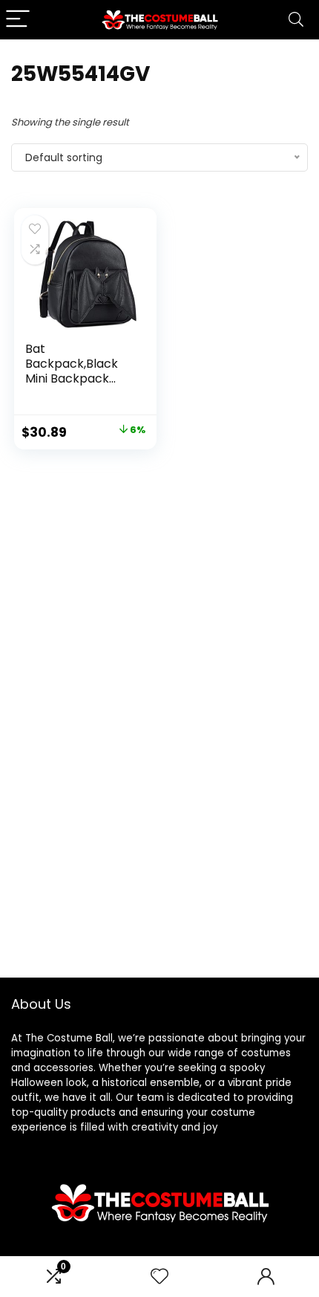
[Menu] (18, 19)
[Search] (296, 19)
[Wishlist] (159, 1276)
